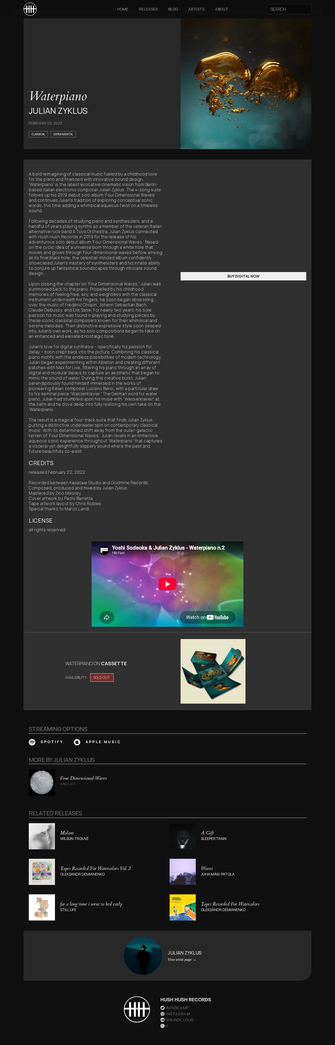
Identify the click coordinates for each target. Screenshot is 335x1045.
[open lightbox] (213, 671)
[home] (30, 9)
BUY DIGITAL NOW (243, 276)
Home (123, 9)
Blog (173, 9)
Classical (38, 134)
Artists (196, 9)
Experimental (63, 134)
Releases (148, 9)
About (221, 9)
